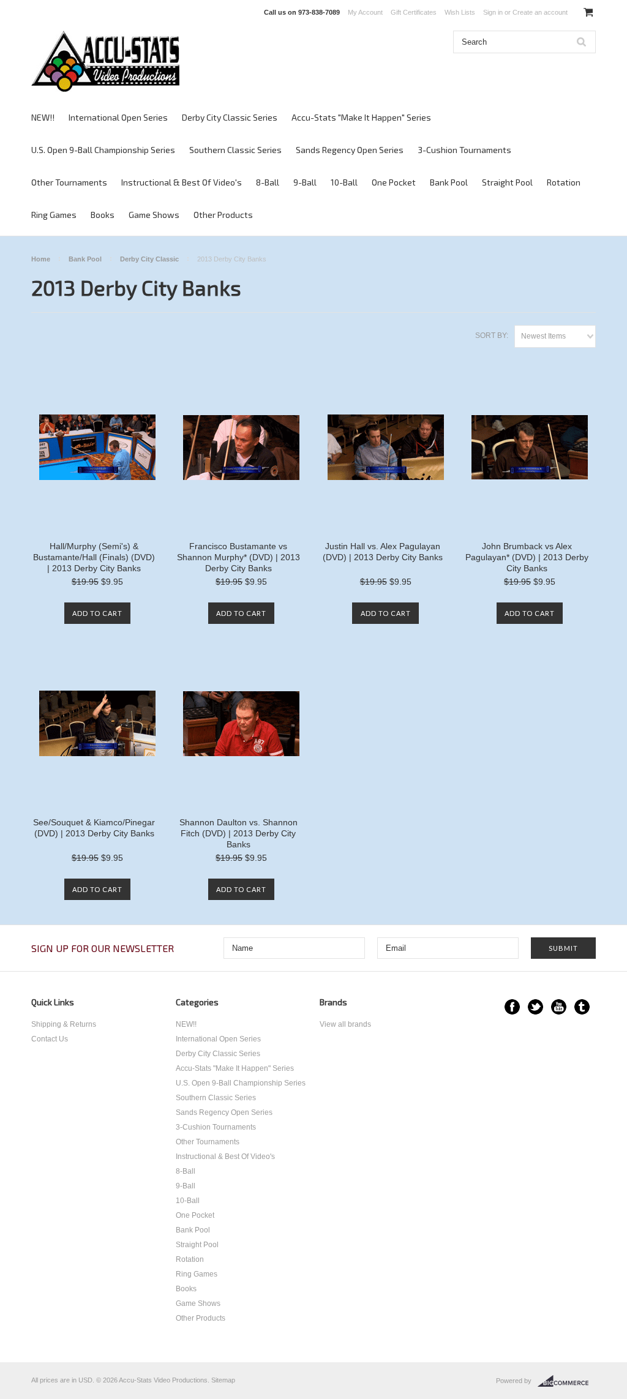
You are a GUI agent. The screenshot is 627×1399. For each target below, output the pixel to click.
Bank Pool (449, 182)
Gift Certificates (414, 12)
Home (40, 259)
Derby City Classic (149, 259)
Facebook (512, 1007)
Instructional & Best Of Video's (181, 182)
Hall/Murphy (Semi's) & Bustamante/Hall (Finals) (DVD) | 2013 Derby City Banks (94, 557)
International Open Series (118, 117)
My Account (365, 12)
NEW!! (42, 117)
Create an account (540, 12)
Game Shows (154, 214)
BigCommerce (567, 1381)
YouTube (558, 1007)
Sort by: (491, 335)
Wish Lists (460, 12)
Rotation (563, 182)
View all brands (345, 1024)
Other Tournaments (69, 182)
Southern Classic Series (235, 149)
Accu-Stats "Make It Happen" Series (361, 117)
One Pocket (394, 182)
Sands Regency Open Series (350, 149)
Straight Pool (507, 182)
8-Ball (267, 182)
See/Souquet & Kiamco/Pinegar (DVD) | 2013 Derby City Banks (94, 827)
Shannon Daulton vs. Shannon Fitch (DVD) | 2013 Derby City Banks (238, 833)
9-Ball (305, 182)
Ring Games (54, 214)
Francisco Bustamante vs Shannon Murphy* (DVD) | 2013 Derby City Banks (238, 557)
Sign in (493, 12)
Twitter (535, 1007)
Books (103, 214)
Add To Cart (97, 613)
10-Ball (344, 182)
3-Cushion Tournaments (464, 149)
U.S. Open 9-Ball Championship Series (103, 149)
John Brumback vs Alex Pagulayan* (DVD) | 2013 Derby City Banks (526, 557)
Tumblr (582, 1007)
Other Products (223, 214)
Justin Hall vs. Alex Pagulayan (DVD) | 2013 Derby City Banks (383, 551)
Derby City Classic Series (229, 117)
